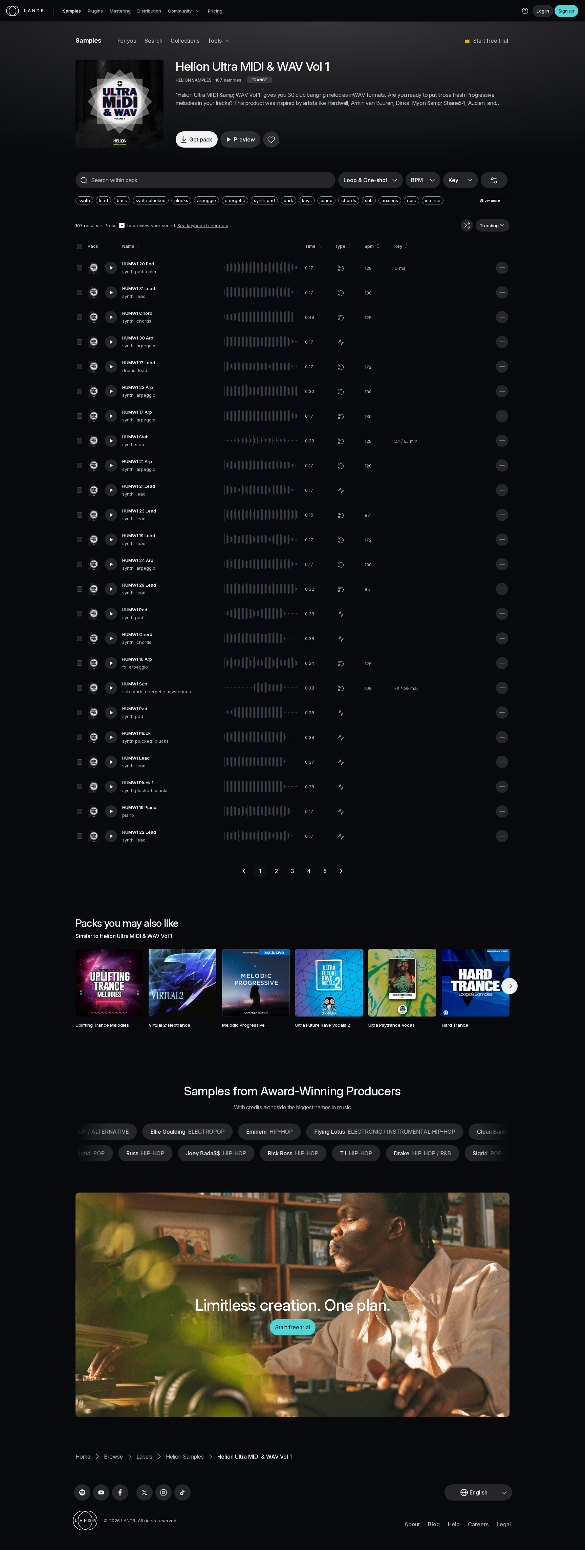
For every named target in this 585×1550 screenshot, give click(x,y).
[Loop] (341, 268)
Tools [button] (215, 40)
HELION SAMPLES (194, 80)
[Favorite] (271, 139)
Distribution (149, 11)
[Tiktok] (182, 1492)
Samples (72, 11)
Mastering (120, 11)
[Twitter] (144, 1492)
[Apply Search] (84, 180)
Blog (434, 1524)
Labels (144, 1456)
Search (153, 40)
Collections (185, 40)
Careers (478, 1524)
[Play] (119, 103)
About (412, 1524)
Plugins (95, 11)
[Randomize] (467, 225)
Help (454, 1524)
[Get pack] (129, 983)
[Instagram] (163, 1492)
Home (82, 1456)
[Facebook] (120, 1492)
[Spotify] (82, 1492)
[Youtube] (101, 1492)
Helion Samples (185, 1456)
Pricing (215, 11)
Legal (504, 1524)
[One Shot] (341, 342)
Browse (113, 1456)
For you (126, 40)
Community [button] (180, 11)
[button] (525, 11)
